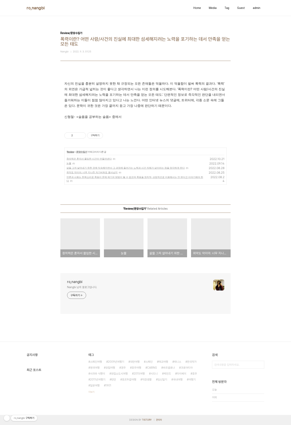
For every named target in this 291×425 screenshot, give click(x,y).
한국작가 (192, 361)
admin (256, 7)
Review (70, 151)
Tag (226, 7)
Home (197, 7)
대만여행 (135, 361)
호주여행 (136, 367)
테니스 (177, 361)
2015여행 (139, 373)
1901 (108, 385)
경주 (123, 367)
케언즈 (167, 373)
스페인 (149, 361)
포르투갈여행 (129, 379)
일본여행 (95, 385)
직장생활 (147, 379)
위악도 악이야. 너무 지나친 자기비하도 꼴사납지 (92, 172)
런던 (113, 379)
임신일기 (162, 379)
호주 (194, 373)
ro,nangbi (36, 8)
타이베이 (181, 373)
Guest (241, 7)
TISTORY (147, 419)
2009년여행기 (116, 361)
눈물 (69, 163)
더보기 (91, 392)
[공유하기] (76, 135)
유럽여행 (110, 367)
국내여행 (178, 379)
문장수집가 (81, 151)
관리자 (159, 419)
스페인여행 (96, 361)
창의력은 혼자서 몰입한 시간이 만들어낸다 (89, 158)
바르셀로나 (169, 367)
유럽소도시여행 (119, 373)
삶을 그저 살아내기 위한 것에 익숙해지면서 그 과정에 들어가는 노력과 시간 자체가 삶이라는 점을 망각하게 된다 (126, 167)
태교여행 (163, 361)
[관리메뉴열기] (7, 418)
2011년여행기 (97, 379)
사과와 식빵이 (97, 373)
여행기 (192, 379)
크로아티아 (187, 367)
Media (213, 7)
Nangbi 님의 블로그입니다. (82, 287)
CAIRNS (152, 367)
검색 (260, 364)
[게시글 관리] (81, 135)
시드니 (154, 373)
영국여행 (95, 367)
